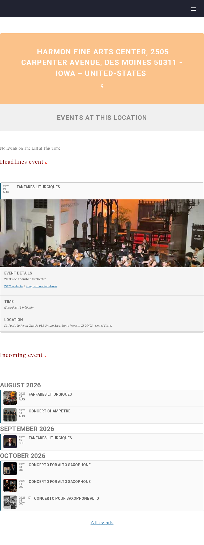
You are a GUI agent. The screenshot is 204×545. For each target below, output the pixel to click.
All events (102, 522)
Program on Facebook (41, 286)
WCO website (13, 286)
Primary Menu (193, 9)
